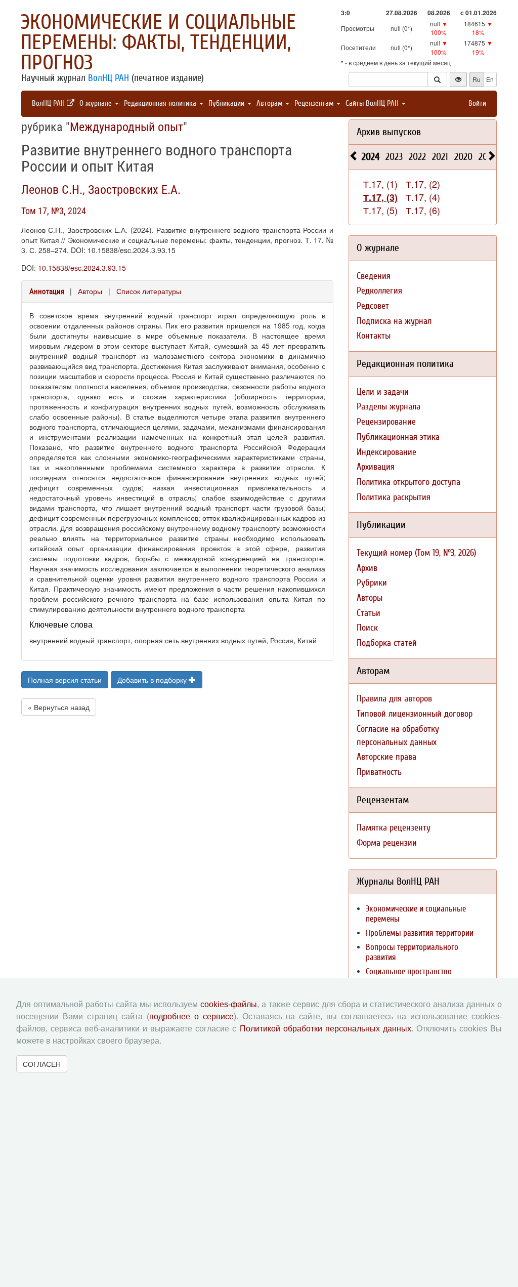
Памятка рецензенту (393, 827)
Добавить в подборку (153, 680)
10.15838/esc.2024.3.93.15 (82, 268)
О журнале (96, 103)
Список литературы (148, 291)
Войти (477, 103)
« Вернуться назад (59, 707)
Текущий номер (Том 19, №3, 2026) (416, 553)
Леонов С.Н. (51, 190)
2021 (440, 156)
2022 (417, 156)
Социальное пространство (409, 971)
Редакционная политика (161, 103)
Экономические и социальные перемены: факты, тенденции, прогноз (158, 42)
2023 (394, 156)
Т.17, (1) (380, 183)
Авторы (90, 291)
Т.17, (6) (423, 210)
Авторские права (386, 757)
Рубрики (372, 582)
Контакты (374, 335)
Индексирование (386, 452)
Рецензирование (386, 422)
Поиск (367, 627)
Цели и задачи (383, 392)
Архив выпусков (389, 132)
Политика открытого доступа (408, 482)
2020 (463, 156)
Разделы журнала (388, 406)
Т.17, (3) (380, 197)
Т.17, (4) (423, 196)
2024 (370, 156)
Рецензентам (314, 103)
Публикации (227, 103)
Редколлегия (379, 290)
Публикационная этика (398, 437)
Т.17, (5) (380, 210)
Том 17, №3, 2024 (53, 210)
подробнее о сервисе (191, 1016)
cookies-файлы (228, 1004)
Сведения (374, 276)
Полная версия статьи (65, 680)
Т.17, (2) (423, 183)
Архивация (376, 467)
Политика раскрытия (393, 497)
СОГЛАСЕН (42, 1064)
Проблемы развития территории (419, 933)
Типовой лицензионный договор (414, 714)
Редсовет (373, 306)
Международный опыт (126, 127)
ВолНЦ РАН (108, 78)
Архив (367, 568)
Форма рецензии (387, 843)
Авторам (270, 103)
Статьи (368, 613)
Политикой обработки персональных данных (325, 1028)
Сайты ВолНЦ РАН (373, 103)
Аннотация (46, 291)
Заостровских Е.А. (134, 190)
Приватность (379, 772)
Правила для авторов (394, 698)
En (490, 79)
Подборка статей (387, 643)
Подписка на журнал (394, 321)
